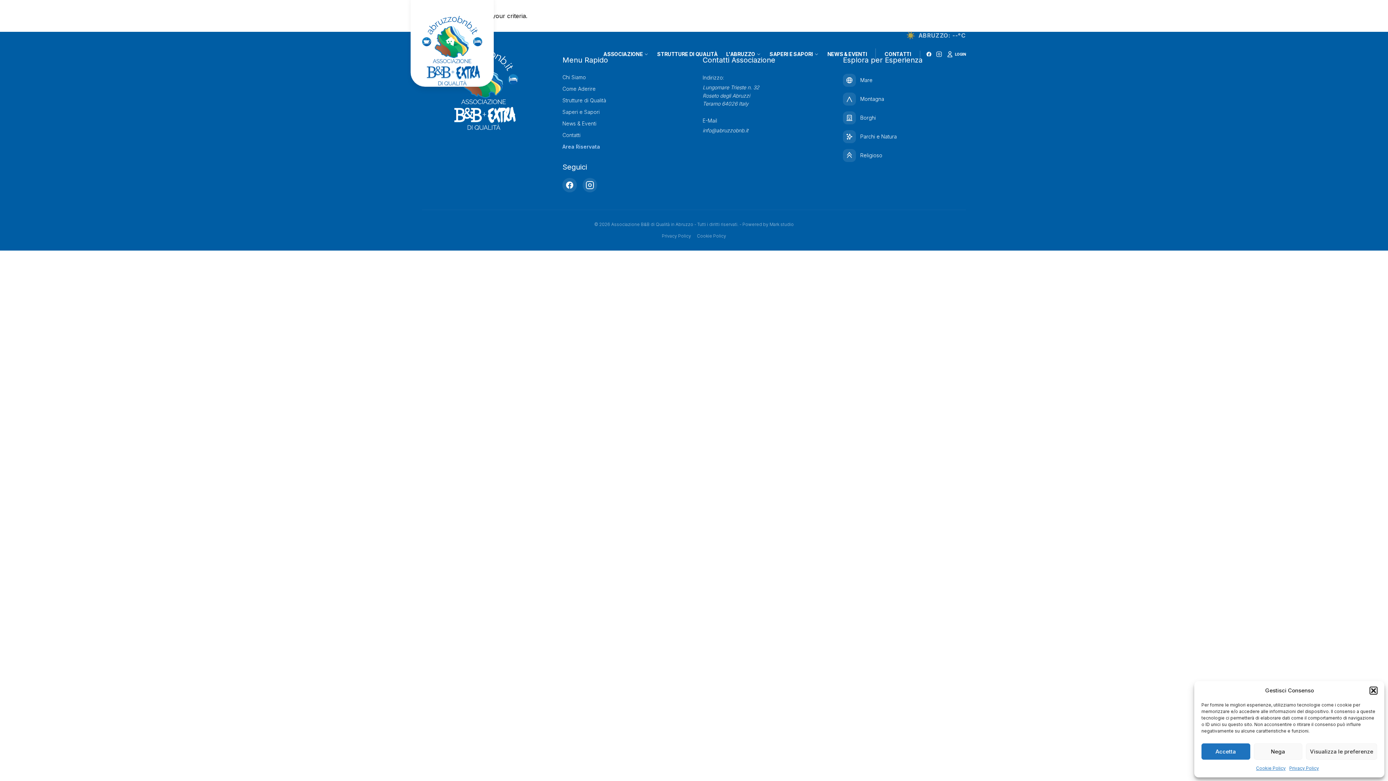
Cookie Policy (1271, 768)
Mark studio (782, 224)
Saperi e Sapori (791, 54)
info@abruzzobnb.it (725, 130)
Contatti (897, 54)
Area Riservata (581, 147)
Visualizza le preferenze (1341, 751)
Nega (1278, 751)
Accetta (1226, 751)
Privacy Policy (1304, 768)
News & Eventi (847, 54)
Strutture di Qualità (687, 54)
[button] (1373, 690)
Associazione (623, 54)
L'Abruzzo (740, 54)
